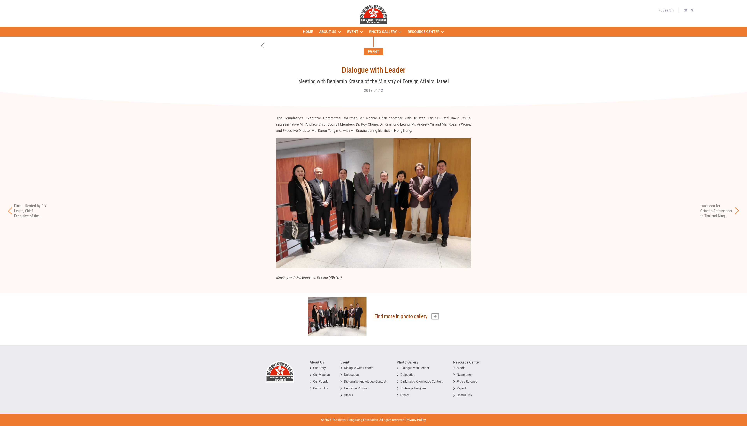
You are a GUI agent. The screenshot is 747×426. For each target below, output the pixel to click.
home (308, 32)
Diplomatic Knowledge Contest (365, 381)
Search (668, 10)
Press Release (467, 381)
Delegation (351, 375)
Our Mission (321, 375)
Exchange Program (356, 388)
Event (344, 362)
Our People (321, 381)
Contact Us (320, 388)
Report (461, 388)
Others (348, 395)
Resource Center (466, 362)
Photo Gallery (407, 362)
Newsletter (464, 375)
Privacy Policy (416, 420)
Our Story (319, 368)
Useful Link (464, 395)
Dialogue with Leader (358, 368)
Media (461, 368)
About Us (317, 362)
